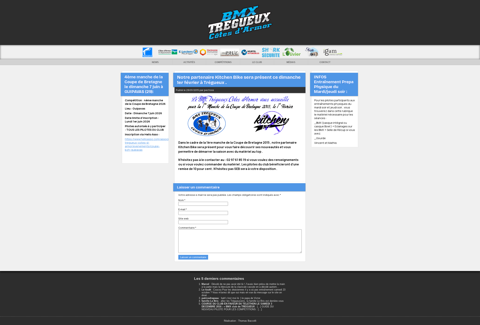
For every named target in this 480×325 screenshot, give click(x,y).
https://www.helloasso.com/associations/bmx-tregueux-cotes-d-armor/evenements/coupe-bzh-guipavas (154, 144)
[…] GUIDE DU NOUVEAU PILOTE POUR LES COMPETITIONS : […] (238, 308)
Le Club (257, 62)
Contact (325, 62)
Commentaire (187, 227)
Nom (181, 200)
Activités (189, 62)
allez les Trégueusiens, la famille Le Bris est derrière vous (252, 300)
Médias (290, 62)
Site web (183, 218)
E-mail (182, 209)
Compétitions (223, 62)
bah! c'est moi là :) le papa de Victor (240, 298)
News (155, 62)
